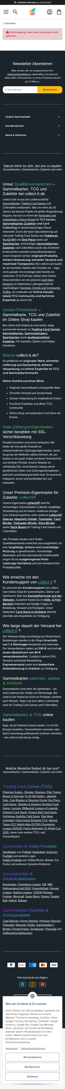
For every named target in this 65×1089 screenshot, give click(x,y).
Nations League (22, 892)
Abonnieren (50, 89)
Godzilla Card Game (28, 816)
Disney (45, 896)
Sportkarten (9, 852)
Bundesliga (9, 884)
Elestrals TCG (39, 820)
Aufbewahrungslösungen (17, 933)
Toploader (8, 925)
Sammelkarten (11, 203)
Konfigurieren (32, 1066)
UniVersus (9, 816)
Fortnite (7, 896)
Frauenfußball (40, 888)
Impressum (12, 1048)
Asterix (12, 900)
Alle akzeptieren (32, 1057)
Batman (22, 900)
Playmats (50, 929)
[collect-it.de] (32, 12)
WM (50, 884)
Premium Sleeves (50, 921)
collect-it (45, 582)
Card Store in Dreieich (31, 612)
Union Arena (22, 820)
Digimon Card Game (15, 812)
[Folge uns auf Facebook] (23, 984)
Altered (53, 820)
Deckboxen (37, 929)
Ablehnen (32, 1076)
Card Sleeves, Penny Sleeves (20, 921)
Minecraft (18, 896)
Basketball (38, 852)
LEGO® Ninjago (42, 892)
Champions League (29, 884)
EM (44, 884)
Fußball (26, 852)
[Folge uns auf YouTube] (43, 984)
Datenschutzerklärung (19, 74)
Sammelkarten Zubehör (19, 223)
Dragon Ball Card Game (42, 812)
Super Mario (32, 896)
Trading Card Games (33, 203)
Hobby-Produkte (12, 860)
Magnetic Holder (25, 925)
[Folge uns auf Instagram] (33, 984)
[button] (6, 11)
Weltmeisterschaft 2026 (16, 888)
